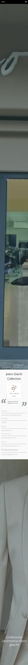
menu (3, 2)
